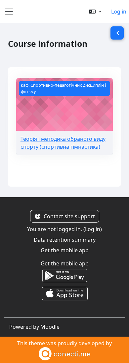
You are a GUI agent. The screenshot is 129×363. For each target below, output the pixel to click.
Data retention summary (65, 239)
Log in (118, 11)
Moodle (50, 326)
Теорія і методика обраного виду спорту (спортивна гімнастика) (63, 142)
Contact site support (69, 216)
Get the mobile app (65, 250)
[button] (95, 11)
